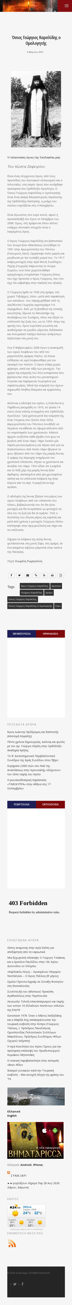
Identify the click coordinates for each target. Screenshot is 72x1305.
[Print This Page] (52, 575)
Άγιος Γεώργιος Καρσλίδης (34, 586)
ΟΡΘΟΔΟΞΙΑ (50, 633)
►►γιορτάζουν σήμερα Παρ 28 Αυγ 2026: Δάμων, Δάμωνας (33, 1185)
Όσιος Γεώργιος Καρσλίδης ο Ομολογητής (30, 606)
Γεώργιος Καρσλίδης (31, 592)
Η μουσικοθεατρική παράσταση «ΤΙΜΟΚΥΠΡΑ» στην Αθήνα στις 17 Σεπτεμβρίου (29, 784)
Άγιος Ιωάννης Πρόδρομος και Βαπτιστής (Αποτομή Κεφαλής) (32, 734)
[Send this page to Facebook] (11, 575)
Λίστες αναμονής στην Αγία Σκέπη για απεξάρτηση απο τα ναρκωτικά (30, 950)
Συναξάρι (19, 1175)
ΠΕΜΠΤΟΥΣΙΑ (22, 633)
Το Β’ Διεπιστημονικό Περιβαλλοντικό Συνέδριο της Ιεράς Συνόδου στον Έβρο (32, 758)
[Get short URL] (36, 575)
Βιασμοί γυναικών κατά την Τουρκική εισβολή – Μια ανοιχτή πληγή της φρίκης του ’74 (35, 1075)
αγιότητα (56, 586)
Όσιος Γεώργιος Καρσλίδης (23, 599)
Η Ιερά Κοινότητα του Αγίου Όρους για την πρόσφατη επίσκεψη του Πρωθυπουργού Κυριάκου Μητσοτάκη (34, 1051)
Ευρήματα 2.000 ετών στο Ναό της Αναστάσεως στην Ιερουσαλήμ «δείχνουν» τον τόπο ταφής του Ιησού (34, 770)
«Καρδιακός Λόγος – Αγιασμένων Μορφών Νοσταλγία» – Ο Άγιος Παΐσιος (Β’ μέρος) (34, 974)
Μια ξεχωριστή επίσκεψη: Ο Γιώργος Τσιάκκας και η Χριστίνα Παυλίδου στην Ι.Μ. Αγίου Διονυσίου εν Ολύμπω (36, 962)
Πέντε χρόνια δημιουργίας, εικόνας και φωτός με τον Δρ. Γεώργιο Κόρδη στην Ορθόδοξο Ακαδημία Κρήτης (36, 746)
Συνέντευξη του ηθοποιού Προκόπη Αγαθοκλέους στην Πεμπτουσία (30, 994)
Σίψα (57, 606)
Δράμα (49, 592)
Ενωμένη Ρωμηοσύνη (28, 561)
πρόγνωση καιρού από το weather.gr (26, 1229)
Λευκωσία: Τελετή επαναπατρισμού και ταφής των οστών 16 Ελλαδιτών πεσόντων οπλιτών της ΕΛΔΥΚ (35, 1006)
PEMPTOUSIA (22, 804)
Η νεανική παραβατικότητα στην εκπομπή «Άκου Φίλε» (33, 1063)
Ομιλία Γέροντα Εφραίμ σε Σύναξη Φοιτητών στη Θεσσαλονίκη (35, 984)
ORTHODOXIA (50, 804)
